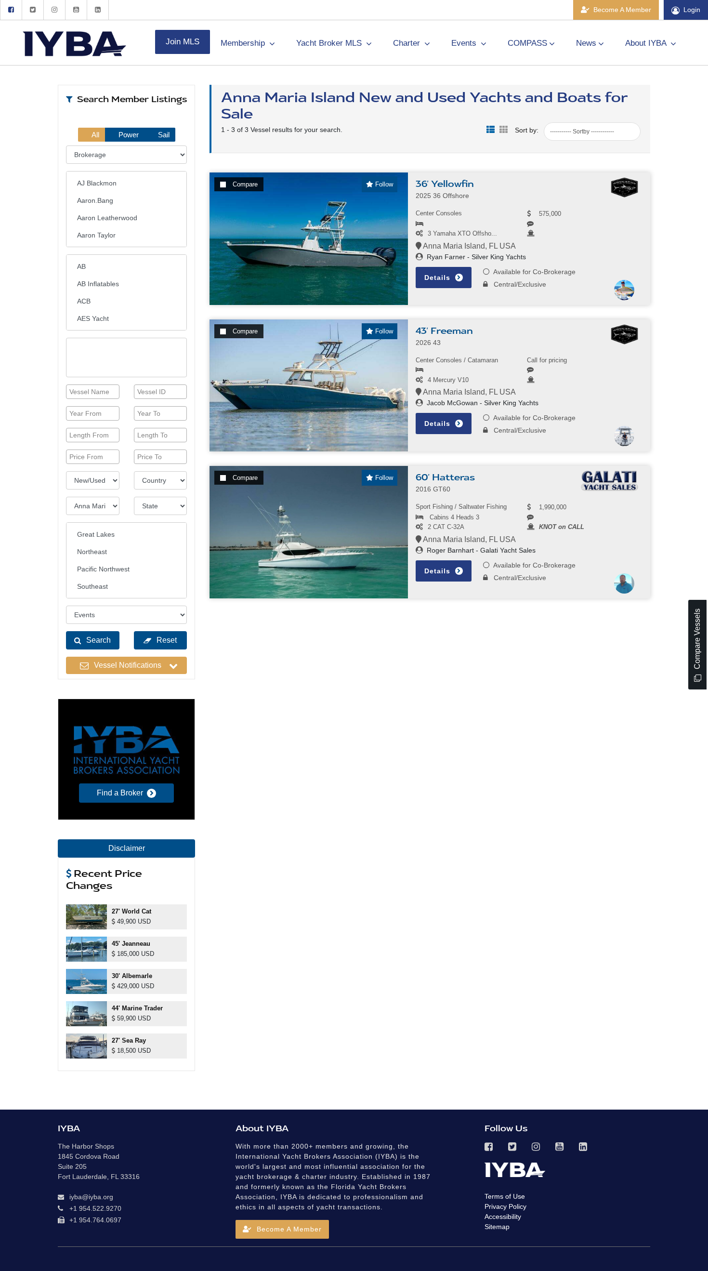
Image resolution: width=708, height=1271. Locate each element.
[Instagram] (54, 10)
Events (465, 43)
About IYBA (647, 43)
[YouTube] (76, 10)
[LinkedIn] (98, 10)
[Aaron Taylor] (126, 235)
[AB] (126, 266)
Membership (244, 43)
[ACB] (126, 301)
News (586, 43)
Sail (163, 135)
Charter (407, 43)
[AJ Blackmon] (126, 183)
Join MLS (182, 41)
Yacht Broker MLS (330, 43)
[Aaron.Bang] (126, 200)
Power (128, 135)
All (94, 135)
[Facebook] (11, 10)
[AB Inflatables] (126, 283)
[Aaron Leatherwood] (126, 217)
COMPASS (527, 43)
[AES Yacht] (126, 318)
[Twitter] (32, 10)
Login (691, 9)
